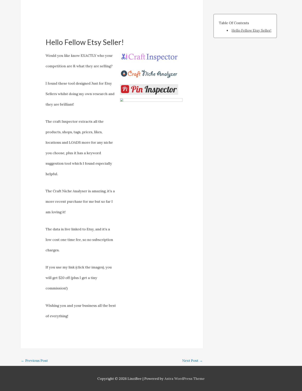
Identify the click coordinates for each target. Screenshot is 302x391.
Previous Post (34, 360)
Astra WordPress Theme (184, 378)
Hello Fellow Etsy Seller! (251, 30)
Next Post (192, 360)
